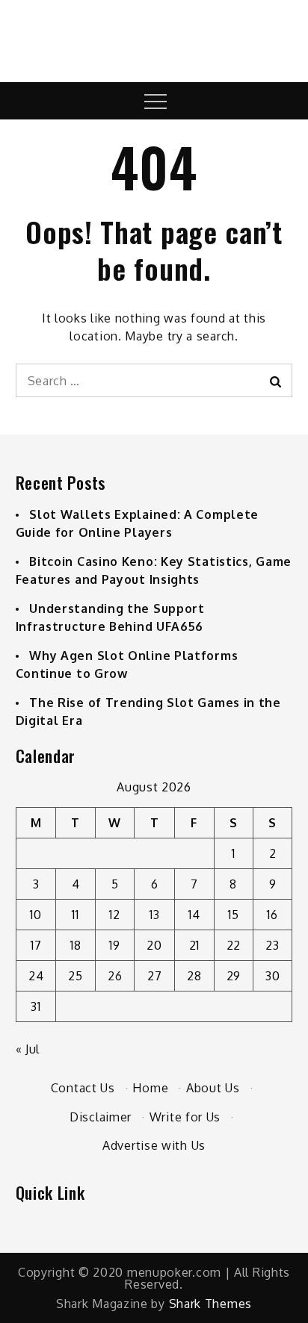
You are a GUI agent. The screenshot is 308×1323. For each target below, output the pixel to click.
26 (115, 975)
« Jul (28, 1049)
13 (154, 914)
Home (150, 1087)
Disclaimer (101, 1116)
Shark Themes (210, 1303)
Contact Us (83, 1087)
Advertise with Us (154, 1145)
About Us (213, 1087)
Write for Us (185, 1116)
